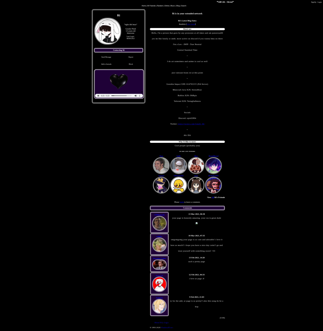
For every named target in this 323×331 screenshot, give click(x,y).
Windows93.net (167, 327)
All (151, 6)
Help (162, 323)
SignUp (313, 2)
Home (144, 6)
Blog (178, 6)
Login (320, 2)
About (156, 323)
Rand (160, 6)
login (182, 202)
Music (173, 6)
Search (183, 6)
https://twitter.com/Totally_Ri (191, 124)
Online (167, 6)
